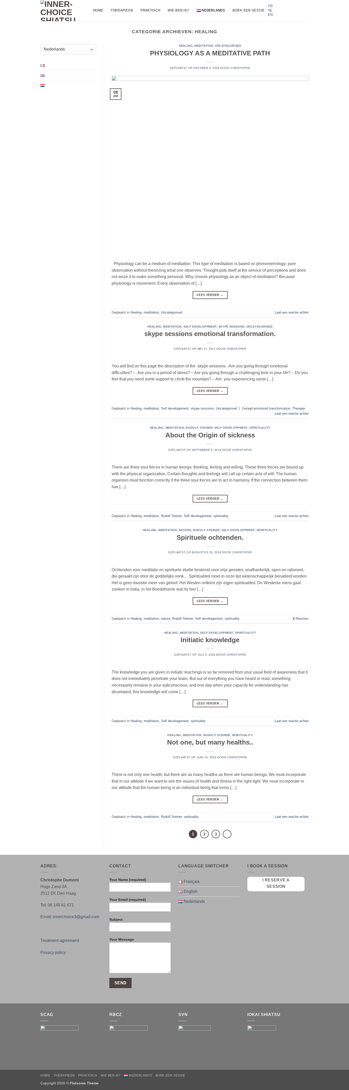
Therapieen (122, 10)
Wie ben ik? (178, 10)
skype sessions (231, 326)
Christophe (240, 67)
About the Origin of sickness (210, 435)
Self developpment (200, 326)
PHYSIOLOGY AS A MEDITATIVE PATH (210, 53)
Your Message (121, 939)
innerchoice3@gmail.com (76, 917)
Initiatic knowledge (210, 639)
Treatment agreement (59, 940)
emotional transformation (272, 408)
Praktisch (150, 10)
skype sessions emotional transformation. (210, 333)
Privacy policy (53, 952)
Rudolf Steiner (199, 427)
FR (270, 6)
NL (270, 10)
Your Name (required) (127, 880)
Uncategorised (228, 45)
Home (98, 10)
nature (185, 530)
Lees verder (210, 295)
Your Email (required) (127, 899)
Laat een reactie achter (292, 312)
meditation (203, 45)
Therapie (298, 408)
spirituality (259, 427)
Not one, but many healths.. (210, 742)
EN (270, 15)
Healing (186, 45)
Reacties (301, 618)
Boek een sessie (248, 10)
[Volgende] (227, 834)
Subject (116, 919)
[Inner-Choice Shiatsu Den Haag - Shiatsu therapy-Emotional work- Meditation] (62, 10)
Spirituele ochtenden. (210, 537)
